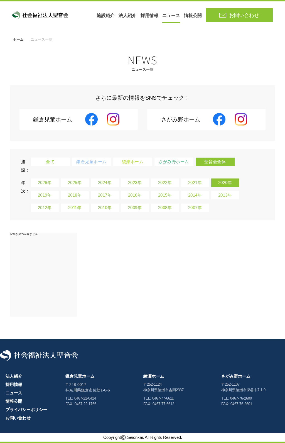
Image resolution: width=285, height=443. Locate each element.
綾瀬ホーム (153, 376)
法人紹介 (127, 15)
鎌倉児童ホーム (80, 376)
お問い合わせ (18, 417)
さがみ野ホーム (235, 376)
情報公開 (193, 15)
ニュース (171, 15)
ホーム (18, 39)
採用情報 (149, 15)
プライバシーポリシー (26, 409)
